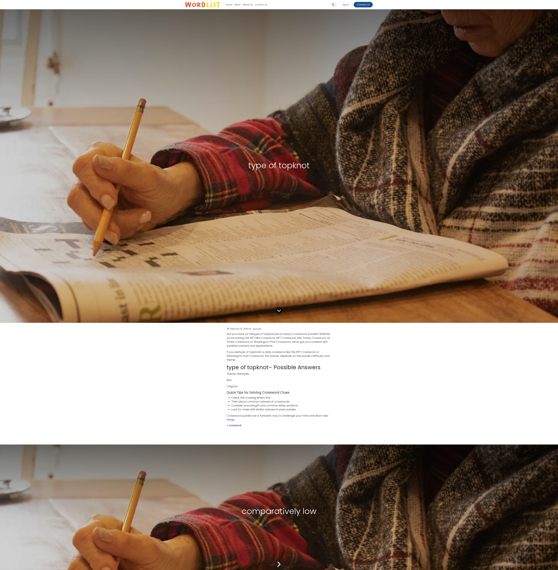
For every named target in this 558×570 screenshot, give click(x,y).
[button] (333, 5)
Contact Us (363, 4)
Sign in (345, 4)
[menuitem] (229, 5)
